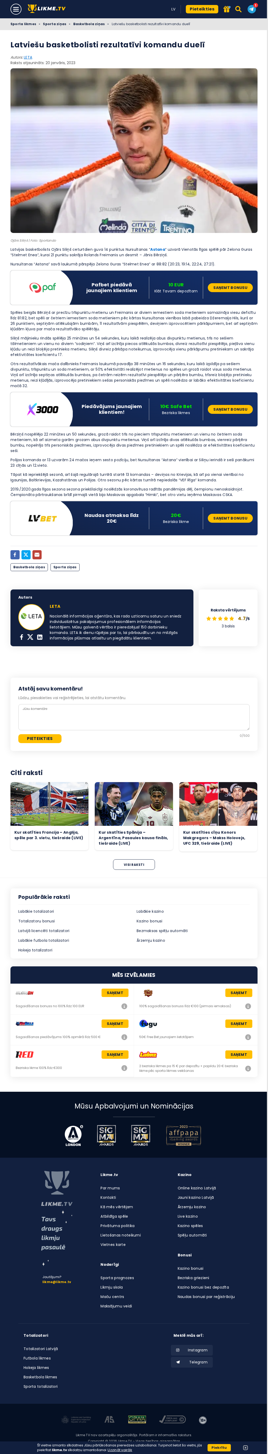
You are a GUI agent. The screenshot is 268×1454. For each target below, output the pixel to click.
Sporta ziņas (54, 24)
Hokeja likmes (36, 1367)
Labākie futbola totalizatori (43, 940)
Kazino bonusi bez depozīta (203, 1287)
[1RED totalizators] (124, 1068)
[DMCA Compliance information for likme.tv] (172, 1420)
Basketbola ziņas (89, 24)
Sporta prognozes (117, 1277)
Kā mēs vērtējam (116, 1207)
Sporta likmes (23, 24)
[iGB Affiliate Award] (74, 1135)
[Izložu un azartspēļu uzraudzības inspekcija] (76, 1420)
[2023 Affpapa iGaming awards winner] (183, 1135)
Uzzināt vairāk (120, 1449)
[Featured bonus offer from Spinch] (227, 9)
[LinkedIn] (40, 637)
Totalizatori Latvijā (41, 1348)
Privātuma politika (117, 1225)
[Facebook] (15, 554)
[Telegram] (252, 9)
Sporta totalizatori (41, 1386)
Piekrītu (219, 1447)
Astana (157, 249)
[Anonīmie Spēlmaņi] (109, 1420)
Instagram (198, 1350)
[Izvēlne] (15, 9)
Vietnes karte (113, 1244)
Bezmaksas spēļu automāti (162, 930)
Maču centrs (112, 1296)
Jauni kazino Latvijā (196, 1197)
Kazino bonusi (150, 921)
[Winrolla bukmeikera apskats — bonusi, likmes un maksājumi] (124, 1037)
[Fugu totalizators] (248, 1037)
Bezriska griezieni (193, 1277)
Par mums (110, 1188)
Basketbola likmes (40, 1377)
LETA (28, 57)
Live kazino (188, 1216)
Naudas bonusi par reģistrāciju (206, 1296)
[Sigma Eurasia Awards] (106, 1135)
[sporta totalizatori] (56, 1238)
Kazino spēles (190, 1225)
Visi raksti (134, 864)
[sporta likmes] (56, 1188)
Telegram (198, 1362)
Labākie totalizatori (36, 911)
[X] (30, 637)
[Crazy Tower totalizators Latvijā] (248, 1006)
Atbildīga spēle (114, 1216)
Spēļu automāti (192, 1235)
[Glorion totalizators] (124, 1006)
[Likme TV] (48, 9)
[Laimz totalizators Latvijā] (248, 1068)
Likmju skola (111, 1287)
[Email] (37, 554)
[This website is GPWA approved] (137, 1420)
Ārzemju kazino (151, 940)
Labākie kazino (150, 911)
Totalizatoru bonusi (36, 921)
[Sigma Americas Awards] (140, 1135)
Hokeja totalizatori (35, 950)
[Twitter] (26, 554)
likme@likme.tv (56, 1282)
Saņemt (115, 992)
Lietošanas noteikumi (120, 1235)
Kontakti (108, 1197)
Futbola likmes (37, 1358)
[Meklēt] (239, 9)
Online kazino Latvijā (197, 1188)
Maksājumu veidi (116, 1306)
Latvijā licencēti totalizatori (43, 930)
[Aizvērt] (245, 1447)
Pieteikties (202, 9)
